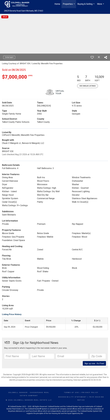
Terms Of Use (71, 392)
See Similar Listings (87, 86)
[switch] (92, 57)
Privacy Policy (90, 392)
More (101, 5)
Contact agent (9, 57)
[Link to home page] (18, 4)
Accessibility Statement (72, 397)
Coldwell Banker (18, 392)
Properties (69, 5)
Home (57, 4)
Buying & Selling (86, 5)
